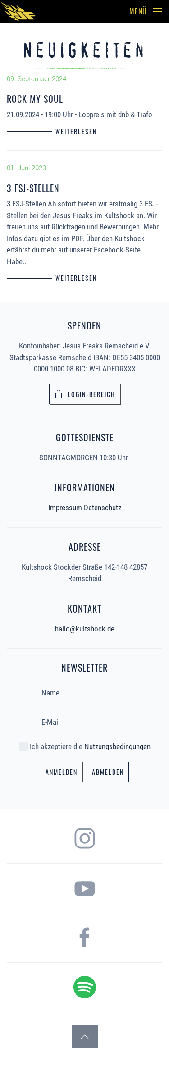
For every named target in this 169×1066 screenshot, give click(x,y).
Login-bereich (91, 394)
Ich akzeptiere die (89, 746)
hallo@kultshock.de (84, 628)
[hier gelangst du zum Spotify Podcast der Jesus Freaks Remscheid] (84, 986)
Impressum (65, 507)
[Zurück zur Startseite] (18, 11)
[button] (145, 11)
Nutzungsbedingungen (117, 746)
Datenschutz (102, 507)
